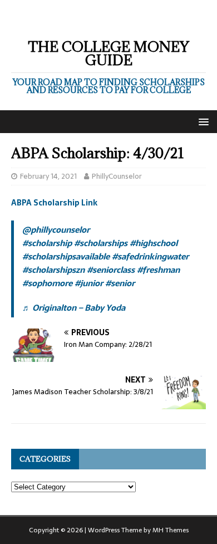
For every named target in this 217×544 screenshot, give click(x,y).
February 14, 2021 (48, 176)
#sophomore (47, 283)
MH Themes (170, 530)
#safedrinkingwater (150, 256)
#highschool (153, 243)
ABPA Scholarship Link (54, 203)
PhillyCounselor (117, 176)
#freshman (158, 270)
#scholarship (47, 243)
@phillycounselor (56, 230)
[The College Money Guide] (108, 20)
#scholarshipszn (53, 270)
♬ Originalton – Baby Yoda (73, 308)
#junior (89, 283)
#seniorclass (111, 270)
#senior (120, 283)
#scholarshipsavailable (66, 256)
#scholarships (100, 243)
